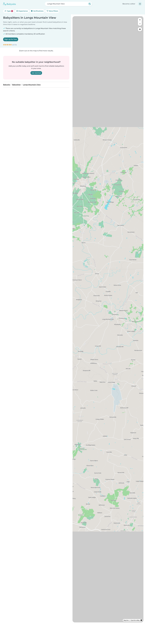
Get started (36, 73)
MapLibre (126, 620)
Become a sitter (129, 4)
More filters (53, 11)
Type (9, 11)
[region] (107, 319)
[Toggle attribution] (141, 620)
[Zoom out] (140, 24)
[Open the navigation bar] (140, 4)
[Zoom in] (140, 20)
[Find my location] (140, 29)
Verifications (38, 11)
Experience (23, 11)
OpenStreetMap (135, 620)
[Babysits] (9, 4)
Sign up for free (10, 39)
